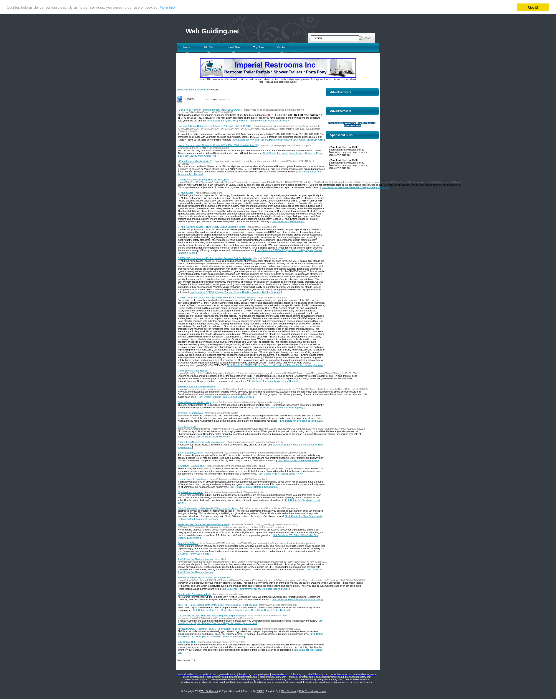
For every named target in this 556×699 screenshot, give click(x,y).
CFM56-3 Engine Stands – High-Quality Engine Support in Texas (211, 227)
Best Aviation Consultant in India (194, 594)
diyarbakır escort (187, 426)
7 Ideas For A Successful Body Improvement (201, 442)
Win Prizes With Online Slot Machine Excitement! (203, 524)
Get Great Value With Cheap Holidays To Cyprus (203, 179)
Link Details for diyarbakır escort (213, 436)
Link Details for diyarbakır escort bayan (301, 420)
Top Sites (258, 47)
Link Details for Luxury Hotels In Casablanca (253, 487)
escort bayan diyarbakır (190, 452)
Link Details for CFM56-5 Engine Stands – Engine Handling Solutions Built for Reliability (235, 292)
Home (186, 47)
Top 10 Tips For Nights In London (195, 559)
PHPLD (260, 691)
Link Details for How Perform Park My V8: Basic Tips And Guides (256, 589)
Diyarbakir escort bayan (190, 492)
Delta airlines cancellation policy (194, 402)
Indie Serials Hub (186, 642)
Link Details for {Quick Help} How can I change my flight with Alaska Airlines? (248, 120)
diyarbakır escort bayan (190, 413)
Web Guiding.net (212, 31)
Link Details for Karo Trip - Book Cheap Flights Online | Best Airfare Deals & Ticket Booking (241, 610)
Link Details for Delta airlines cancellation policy (278, 407)
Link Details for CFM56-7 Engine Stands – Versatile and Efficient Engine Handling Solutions (275, 365)
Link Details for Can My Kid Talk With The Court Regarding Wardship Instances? (250, 622)
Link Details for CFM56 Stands (288, 221)
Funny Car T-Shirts (188, 543)
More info (167, 7)
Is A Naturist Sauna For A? (191, 466)
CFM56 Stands (186, 193)
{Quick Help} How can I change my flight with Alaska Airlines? (210, 109)
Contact (281, 47)
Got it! (533, 7)
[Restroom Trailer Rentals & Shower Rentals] (278, 77)
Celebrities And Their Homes (193, 370)
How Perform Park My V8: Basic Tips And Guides (204, 577)
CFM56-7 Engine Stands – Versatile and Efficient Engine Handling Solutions (217, 297)
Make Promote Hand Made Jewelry (196, 386)
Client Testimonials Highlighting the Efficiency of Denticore (208, 508)
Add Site (208, 47)
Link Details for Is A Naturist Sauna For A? (281, 473)
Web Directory (288, 691)
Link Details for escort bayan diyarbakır (298, 460)
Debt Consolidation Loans (312, 691)
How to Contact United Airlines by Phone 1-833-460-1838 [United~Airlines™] (218, 145)
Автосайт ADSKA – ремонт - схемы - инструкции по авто (209, 628)
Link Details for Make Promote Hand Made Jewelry (225, 397)
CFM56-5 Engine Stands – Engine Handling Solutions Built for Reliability (215, 258)
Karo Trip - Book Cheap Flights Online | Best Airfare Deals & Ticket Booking (217, 605)
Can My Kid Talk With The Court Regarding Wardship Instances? (212, 615)
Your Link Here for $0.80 (343, 147)
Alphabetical (224, 99)
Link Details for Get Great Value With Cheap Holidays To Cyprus (355, 187)
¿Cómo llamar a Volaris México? (195, 161)
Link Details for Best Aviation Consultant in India (297, 599)
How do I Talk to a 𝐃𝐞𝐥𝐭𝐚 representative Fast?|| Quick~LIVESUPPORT (215, 126)
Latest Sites (233, 47)
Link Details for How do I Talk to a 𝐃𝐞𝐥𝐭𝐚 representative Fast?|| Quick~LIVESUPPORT (278, 139)
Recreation (202, 89)
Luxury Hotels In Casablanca (193, 479)
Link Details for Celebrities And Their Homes (273, 381)
